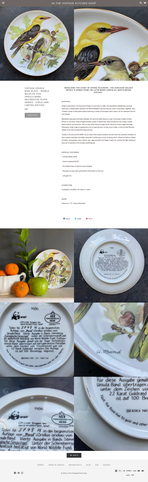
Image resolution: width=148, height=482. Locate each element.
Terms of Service (56, 465)
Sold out (32, 115)
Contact (107, 465)
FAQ (97, 465)
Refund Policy (75, 465)
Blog (88, 465)
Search (40, 465)
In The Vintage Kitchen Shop (74, 3)
